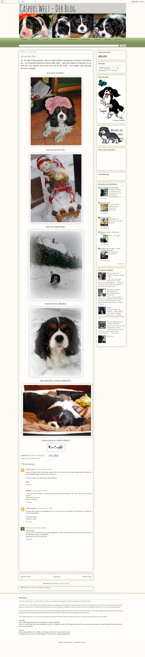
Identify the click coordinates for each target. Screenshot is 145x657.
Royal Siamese (31, 469)
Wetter (33, 458)
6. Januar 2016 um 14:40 (39, 491)
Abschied (110, 336)
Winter (38, 458)
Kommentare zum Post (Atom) (59, 583)
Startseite (24, 39)
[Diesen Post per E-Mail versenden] (50, 456)
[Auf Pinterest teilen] (58, 456)
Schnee (28, 458)
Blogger (83, 642)
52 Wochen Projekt (72, 39)
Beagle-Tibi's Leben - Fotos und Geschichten (110, 249)
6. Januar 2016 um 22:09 (38, 528)
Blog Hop (107, 39)
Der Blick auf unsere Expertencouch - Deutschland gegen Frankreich (114, 292)
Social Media (86, 39)
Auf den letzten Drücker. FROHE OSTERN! (115, 323)
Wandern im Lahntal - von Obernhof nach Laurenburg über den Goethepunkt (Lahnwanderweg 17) (115, 193)
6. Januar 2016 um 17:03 (44, 508)
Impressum (118, 39)
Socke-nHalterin (31, 508)
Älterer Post (87, 577)
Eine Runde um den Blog (109, 188)
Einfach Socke (105, 217)
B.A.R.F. (46, 39)
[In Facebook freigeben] (56, 456)
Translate (114, 70)
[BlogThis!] (52, 456)
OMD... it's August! (114, 235)
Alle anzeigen (121, 263)
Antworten (29, 484)
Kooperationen (57, 39)
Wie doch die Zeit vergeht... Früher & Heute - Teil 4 (115, 275)
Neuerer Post (26, 577)
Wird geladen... (103, 178)
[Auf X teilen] (54, 456)
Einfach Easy (105, 203)
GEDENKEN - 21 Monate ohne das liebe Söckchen (115, 221)
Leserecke (97, 39)
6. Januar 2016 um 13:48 (43, 469)
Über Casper (35, 39)
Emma (28, 528)
